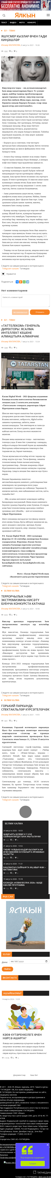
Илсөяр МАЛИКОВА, (11, 45)
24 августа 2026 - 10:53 (13, 830)
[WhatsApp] (24, 281)
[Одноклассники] (20, 281)
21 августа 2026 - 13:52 (13, 846)
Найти (7, 969)
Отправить (40, 312)
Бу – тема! (9, 30)
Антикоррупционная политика (12, 1144)
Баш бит (34, 1075)
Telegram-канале (10, 268)
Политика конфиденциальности (13, 1157)
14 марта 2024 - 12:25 (11, 999)
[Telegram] (27, 281)
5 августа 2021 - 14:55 (30, 714)
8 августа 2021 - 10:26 (30, 45)
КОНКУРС (31, 23)
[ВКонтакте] (17, 281)
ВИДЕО (13, 23)
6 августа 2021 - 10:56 (30, 609)
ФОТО (22, 23)
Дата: (5, 962)
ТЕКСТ (4, 23)
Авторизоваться (20, 312)
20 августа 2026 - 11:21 (13, 864)
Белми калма (11, 590)
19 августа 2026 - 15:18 (13, 879)
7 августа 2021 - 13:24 (30, 341)
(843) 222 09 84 (44, 1177)
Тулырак (32, 1163)
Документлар (19, 1075)
